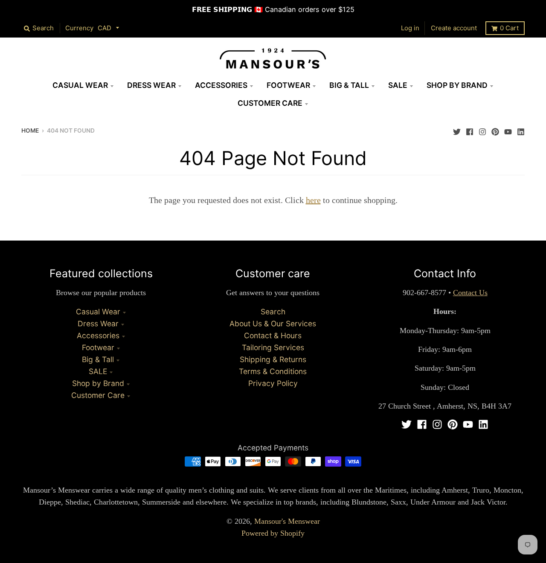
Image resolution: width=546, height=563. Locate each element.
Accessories (98, 335)
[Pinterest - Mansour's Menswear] (495, 129)
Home (30, 130)
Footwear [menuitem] (288, 85)
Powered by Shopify (273, 533)
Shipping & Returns (273, 359)
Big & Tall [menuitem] (349, 85)
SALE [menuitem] (397, 85)
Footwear (98, 347)
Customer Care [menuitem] (270, 103)
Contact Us (470, 292)
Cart (509, 28)
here (313, 200)
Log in (410, 28)
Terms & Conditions (273, 371)
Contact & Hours (273, 335)
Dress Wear (98, 323)
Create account (454, 28)
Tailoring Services (273, 347)
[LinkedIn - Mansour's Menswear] (521, 129)
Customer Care (98, 395)
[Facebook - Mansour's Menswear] (469, 129)
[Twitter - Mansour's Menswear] (457, 129)
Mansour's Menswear (287, 521)
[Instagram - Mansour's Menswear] (482, 129)
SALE (98, 371)
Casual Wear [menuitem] (80, 85)
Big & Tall (98, 359)
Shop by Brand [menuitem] (457, 85)
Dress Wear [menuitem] (151, 85)
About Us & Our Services (272, 323)
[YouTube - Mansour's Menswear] (508, 129)
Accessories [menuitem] (221, 85)
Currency (79, 28)
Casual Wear (98, 311)
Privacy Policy (273, 383)
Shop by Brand (98, 383)
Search (273, 311)
